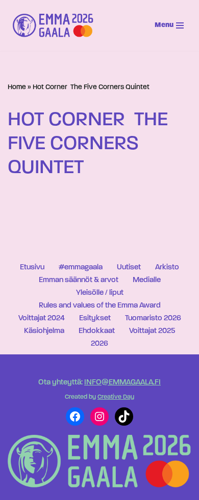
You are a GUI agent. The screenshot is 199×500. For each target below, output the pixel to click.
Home (17, 87)
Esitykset (95, 318)
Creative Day (115, 397)
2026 (99, 344)
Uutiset (129, 267)
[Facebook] (75, 416)
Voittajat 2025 (152, 331)
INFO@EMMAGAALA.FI (122, 382)
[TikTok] (124, 416)
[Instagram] (99, 416)
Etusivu (32, 267)
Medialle (147, 280)
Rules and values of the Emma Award (100, 306)
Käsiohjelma (44, 331)
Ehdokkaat (97, 331)
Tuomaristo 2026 (153, 318)
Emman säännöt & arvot (78, 280)
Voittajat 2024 (41, 318)
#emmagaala (81, 267)
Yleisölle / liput (99, 293)
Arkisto (167, 267)
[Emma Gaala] (55, 25)
